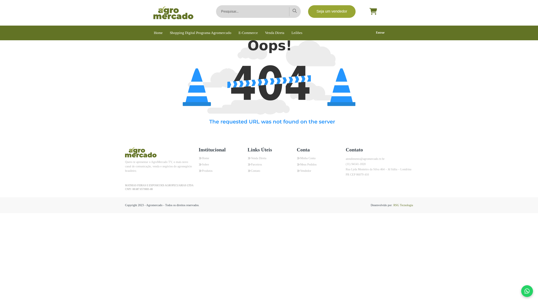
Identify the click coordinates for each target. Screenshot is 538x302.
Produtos (207, 170)
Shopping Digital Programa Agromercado (200, 33)
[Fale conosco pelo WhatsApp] (527, 291)
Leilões (296, 33)
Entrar (380, 32)
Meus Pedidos (308, 164)
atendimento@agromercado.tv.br (365, 158)
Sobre (205, 164)
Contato (255, 170)
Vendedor (305, 170)
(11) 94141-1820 (356, 164)
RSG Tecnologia (403, 205)
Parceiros (256, 164)
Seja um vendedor (331, 11)
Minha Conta (307, 158)
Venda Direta (274, 33)
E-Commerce (248, 33)
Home (158, 33)
